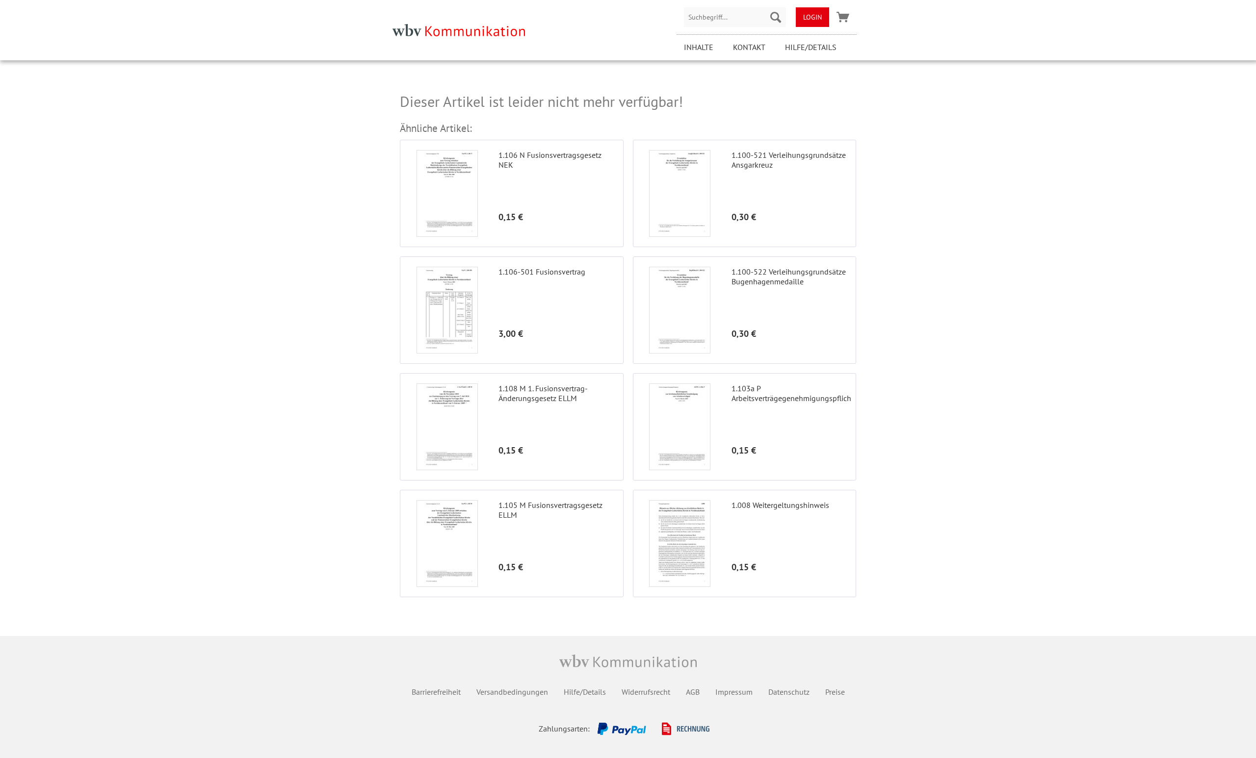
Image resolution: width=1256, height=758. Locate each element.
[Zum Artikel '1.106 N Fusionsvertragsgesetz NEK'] (447, 193)
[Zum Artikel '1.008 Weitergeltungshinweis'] (680, 543)
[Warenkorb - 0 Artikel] (843, 17)
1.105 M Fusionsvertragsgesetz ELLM (550, 510)
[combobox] (735, 17)
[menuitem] (735, 17)
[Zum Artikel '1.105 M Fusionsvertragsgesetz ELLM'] (447, 543)
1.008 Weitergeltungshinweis (780, 505)
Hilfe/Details (811, 47)
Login (812, 17)
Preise (835, 692)
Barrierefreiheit (436, 692)
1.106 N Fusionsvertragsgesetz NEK (550, 160)
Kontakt (749, 47)
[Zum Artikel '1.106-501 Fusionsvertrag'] (447, 310)
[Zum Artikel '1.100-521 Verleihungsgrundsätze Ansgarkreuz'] (680, 193)
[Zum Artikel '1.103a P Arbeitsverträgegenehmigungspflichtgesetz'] (680, 426)
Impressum (734, 692)
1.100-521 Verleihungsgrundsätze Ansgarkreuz (789, 160)
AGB (693, 692)
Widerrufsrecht (646, 692)
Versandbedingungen (512, 692)
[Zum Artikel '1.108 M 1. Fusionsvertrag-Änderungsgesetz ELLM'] (447, 426)
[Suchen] (775, 17)
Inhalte (698, 47)
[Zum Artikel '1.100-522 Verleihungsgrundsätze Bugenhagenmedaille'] (680, 310)
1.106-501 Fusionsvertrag (541, 272)
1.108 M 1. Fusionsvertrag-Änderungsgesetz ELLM (543, 393)
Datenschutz (789, 692)
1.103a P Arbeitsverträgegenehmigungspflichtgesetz (791, 393)
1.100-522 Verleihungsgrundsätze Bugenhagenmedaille (789, 276)
